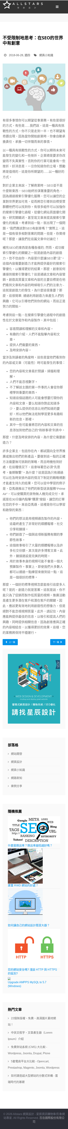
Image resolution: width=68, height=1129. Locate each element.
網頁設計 (16, 761)
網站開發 (16, 753)
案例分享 (16, 786)
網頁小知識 (46, 55)
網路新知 (16, 777)
